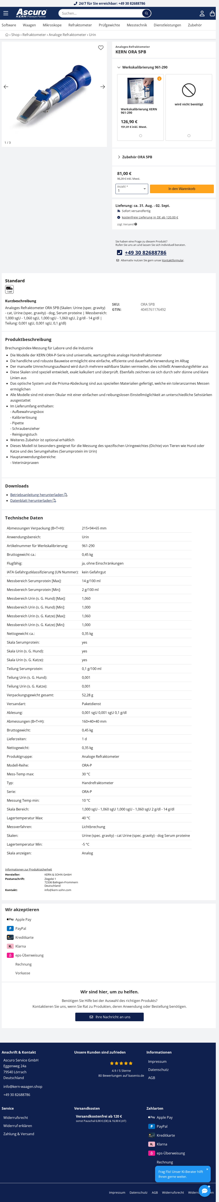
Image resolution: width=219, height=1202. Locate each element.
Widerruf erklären (17, 1125)
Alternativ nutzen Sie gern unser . (152, 260)
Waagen (29, 25)
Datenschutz (158, 1069)
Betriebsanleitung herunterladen (37, 494)
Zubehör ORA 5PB (137, 157)
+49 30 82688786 (145, 252)
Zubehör (195, 25)
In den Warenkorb (182, 189)
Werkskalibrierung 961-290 (144, 67)
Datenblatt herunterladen (31, 500)
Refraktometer (80, 25)
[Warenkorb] (212, 13)
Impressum (157, 1061)
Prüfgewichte (109, 25)
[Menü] (6, 13)
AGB (151, 1077)
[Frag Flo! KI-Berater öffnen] (205, 1191)
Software (9, 25)
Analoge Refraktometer (67, 34)
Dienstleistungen (167, 25)
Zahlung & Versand (18, 1134)
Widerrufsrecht (15, 1117)
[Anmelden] (202, 13)
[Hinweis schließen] (207, 1169)
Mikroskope (52, 25)
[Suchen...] (146, 13)
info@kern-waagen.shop (22, 1086)
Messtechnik (137, 25)
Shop (15, 34)
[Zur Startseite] (31, 13)
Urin (92, 34)
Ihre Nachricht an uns (112, 1017)
